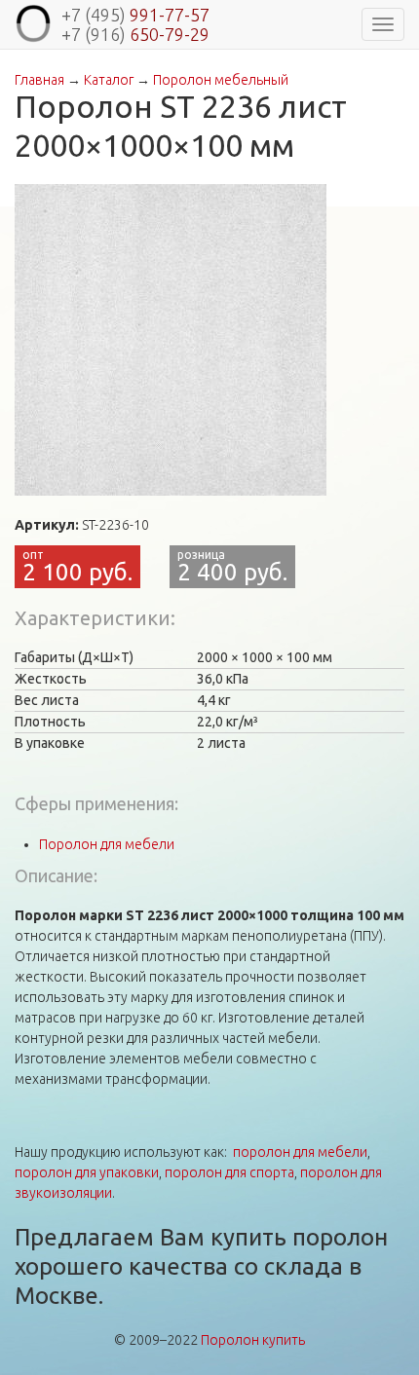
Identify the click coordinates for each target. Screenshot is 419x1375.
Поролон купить (253, 1340)
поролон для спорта (229, 1172)
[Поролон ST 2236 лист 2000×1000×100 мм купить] (170, 340)
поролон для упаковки (87, 1172)
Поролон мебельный (220, 80)
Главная (39, 80)
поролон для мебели (300, 1152)
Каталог (108, 80)
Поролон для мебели (106, 844)
